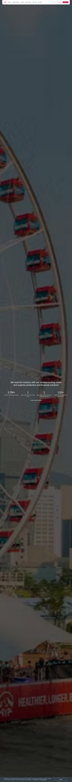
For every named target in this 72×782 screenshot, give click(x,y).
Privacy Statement (43, 779)
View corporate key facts (36, 400)
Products (9, 2)
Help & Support (28, 2)
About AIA (34, 2)
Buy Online (40, 2)
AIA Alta (22, 2)
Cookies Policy (35, 779)
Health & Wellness (16, 2)
